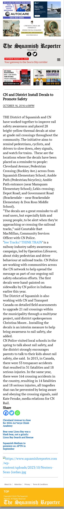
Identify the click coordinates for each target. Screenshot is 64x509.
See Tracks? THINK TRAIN (23, 242)
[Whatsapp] (17, 412)
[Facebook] (5, 412)
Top (6, 491)
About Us (7, 484)
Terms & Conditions (40, 484)
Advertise (18, 484)
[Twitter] (11, 412)
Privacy (27, 484)
